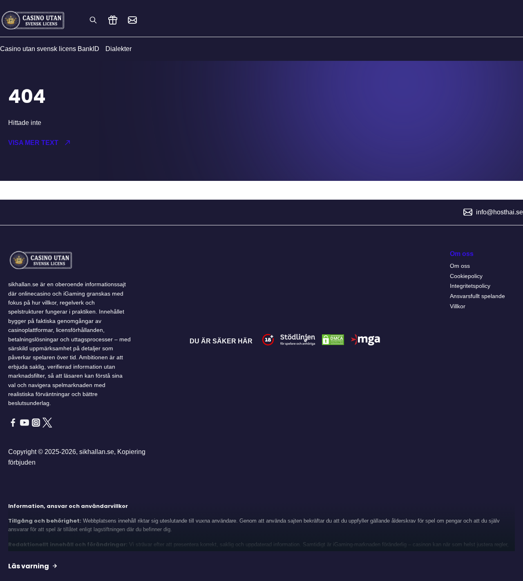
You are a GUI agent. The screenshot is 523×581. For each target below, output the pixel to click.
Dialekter (118, 48)
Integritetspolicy (470, 286)
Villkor (457, 306)
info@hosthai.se (499, 212)
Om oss (460, 266)
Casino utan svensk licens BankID (49, 48)
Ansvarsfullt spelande (477, 296)
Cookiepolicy (466, 276)
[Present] (113, 20)
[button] (127, 143)
